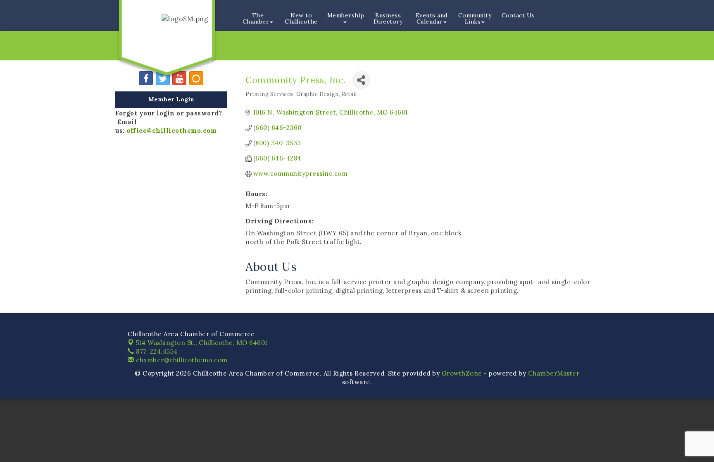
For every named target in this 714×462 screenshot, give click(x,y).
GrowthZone (462, 373)
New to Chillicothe (301, 18)
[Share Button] (361, 80)
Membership (345, 15)
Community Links (475, 18)
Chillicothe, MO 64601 (201, 343)
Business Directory (388, 18)
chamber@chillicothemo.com (181, 360)
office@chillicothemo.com (171, 130)
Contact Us (518, 15)
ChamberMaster (554, 373)
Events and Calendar (431, 18)
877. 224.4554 (156, 351)
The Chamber (256, 18)
